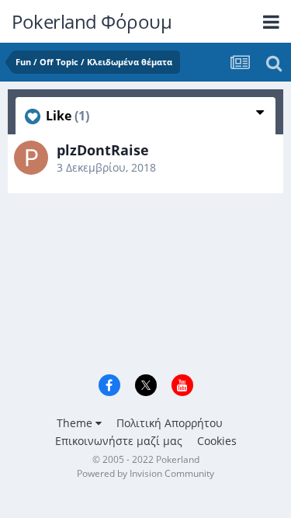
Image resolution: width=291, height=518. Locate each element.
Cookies (217, 440)
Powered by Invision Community (145, 473)
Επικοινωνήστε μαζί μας (118, 440)
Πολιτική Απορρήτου (169, 422)
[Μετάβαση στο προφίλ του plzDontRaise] (31, 158)
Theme (76, 422)
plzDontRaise (103, 150)
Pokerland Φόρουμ (91, 21)
